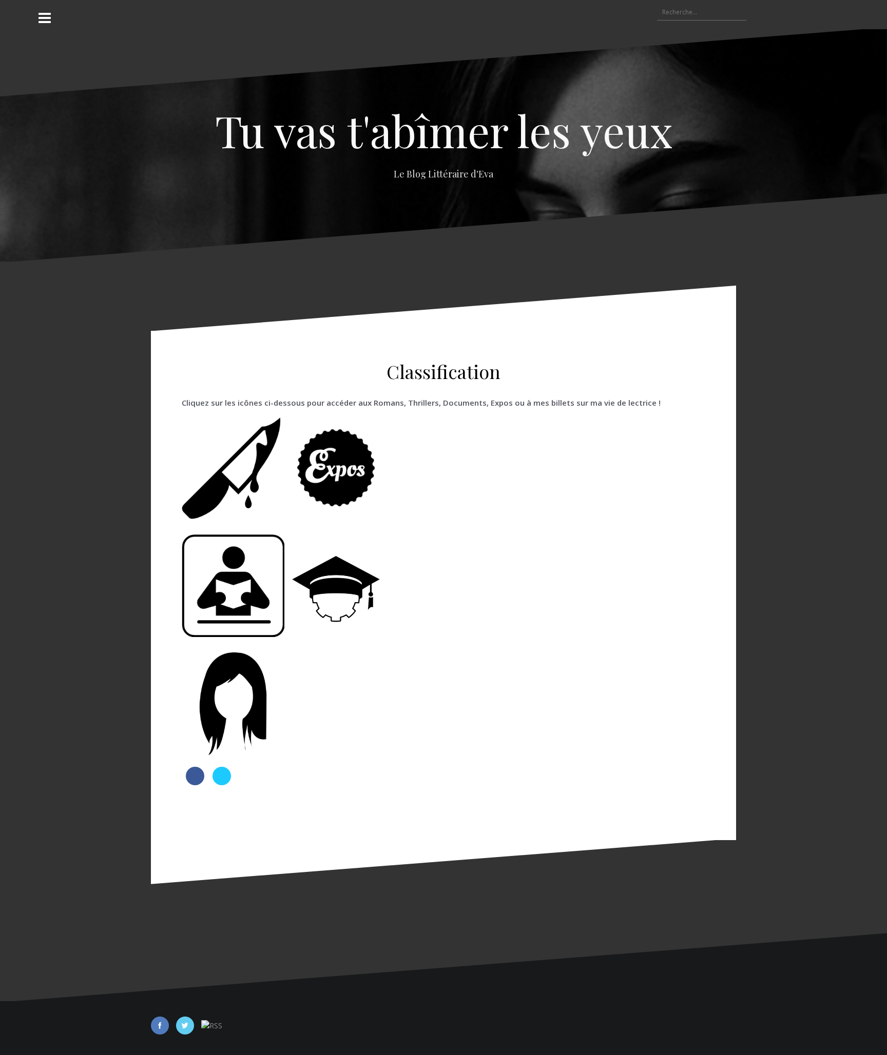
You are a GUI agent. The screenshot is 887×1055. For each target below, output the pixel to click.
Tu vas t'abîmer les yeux (443, 130)
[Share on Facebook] (195, 782)
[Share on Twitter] (222, 782)
